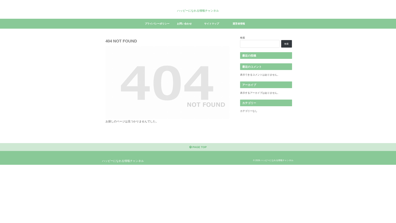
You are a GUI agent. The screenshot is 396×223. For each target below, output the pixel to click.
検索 (242, 37)
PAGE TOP (199, 147)
